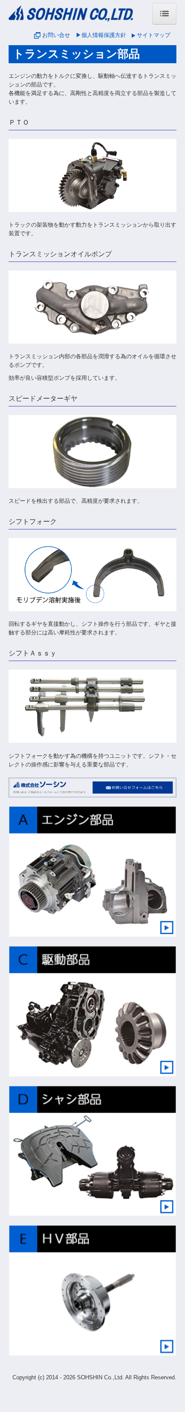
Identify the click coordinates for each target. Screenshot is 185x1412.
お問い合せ (56, 35)
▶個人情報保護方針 (101, 35)
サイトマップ (153, 35)
